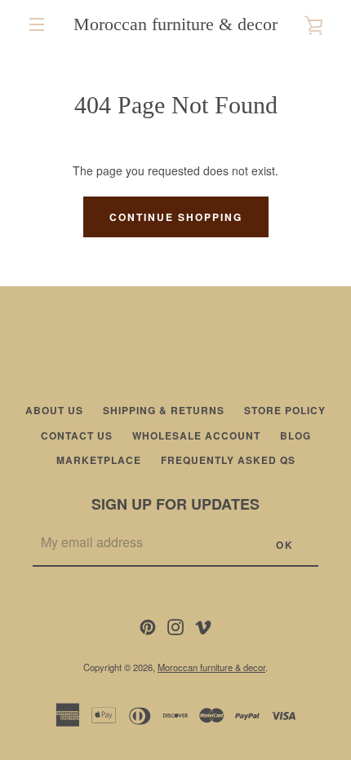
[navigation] (36, 24)
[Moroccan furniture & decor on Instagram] (175, 624)
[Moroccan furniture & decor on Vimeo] (203, 624)
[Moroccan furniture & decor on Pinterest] (148, 624)
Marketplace (98, 460)
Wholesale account (196, 435)
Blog (295, 435)
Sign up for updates (175, 504)
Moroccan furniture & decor (175, 24)
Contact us (77, 435)
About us (54, 410)
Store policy (285, 410)
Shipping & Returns (163, 410)
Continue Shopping (175, 217)
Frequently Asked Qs (228, 460)
